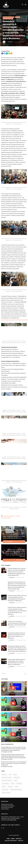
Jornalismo (19, 783)
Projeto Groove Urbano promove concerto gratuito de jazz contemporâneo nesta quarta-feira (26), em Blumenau (17, 598)
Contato (20, 840)
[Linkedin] (7, 53)
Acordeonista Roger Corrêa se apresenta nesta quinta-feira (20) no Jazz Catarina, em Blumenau (16, 635)
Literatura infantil (6, 792)
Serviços (18, 838)
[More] (11, 53)
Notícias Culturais (8, 18)
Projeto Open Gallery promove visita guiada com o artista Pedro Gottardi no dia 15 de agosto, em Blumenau (16, 662)
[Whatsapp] (9, 53)
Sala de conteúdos (11, 840)
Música (16, 786)
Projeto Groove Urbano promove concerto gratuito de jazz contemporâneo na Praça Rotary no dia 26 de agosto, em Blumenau (17, 611)
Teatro (12, 783)
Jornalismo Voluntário (7, 780)
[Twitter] (5, 53)
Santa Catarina (5, 783)
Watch (13, 688)
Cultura (15, 774)
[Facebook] (2, 53)
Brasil (15, 780)
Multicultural (16, 777)
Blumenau (4, 774)
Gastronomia (5, 789)
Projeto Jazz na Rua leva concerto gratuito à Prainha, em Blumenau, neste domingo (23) (17, 623)
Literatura (10, 786)
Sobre (13, 838)
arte (10, 774)
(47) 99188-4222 (11, 820)
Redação (10, 41)
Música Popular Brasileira (16, 789)
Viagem (3, 786)
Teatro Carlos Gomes (6, 777)
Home (8, 838)
